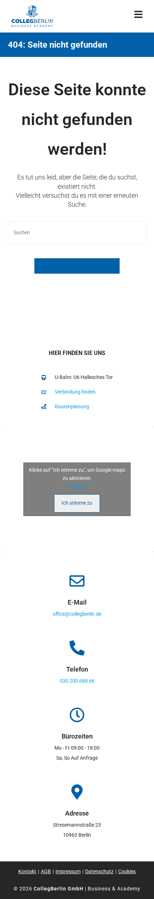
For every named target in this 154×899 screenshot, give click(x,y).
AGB (46, 871)
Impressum (68, 871)
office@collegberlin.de (77, 614)
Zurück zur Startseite (77, 266)
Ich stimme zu (77, 503)
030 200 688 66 (77, 681)
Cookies (77, 486)
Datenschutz (99, 871)
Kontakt (27, 871)
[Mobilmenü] (138, 16)
